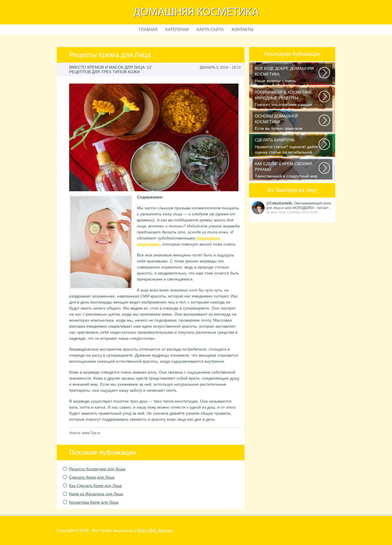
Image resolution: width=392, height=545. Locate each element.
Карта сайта (210, 30)
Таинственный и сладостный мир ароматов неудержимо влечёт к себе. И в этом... (286, 170)
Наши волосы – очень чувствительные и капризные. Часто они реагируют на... (284, 75)
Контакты (242, 30)
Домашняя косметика (196, 12)
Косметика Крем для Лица (94, 502)
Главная (148, 30)
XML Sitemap (160, 530)
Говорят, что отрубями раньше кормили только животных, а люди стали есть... (287, 99)
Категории (177, 30)
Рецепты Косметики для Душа (97, 469)
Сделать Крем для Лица (92, 477)
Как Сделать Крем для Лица (95, 485)
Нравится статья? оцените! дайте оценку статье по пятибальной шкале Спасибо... (286, 147)
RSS (141, 530)
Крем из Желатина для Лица (96, 494)
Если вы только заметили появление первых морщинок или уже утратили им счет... (287, 123)
